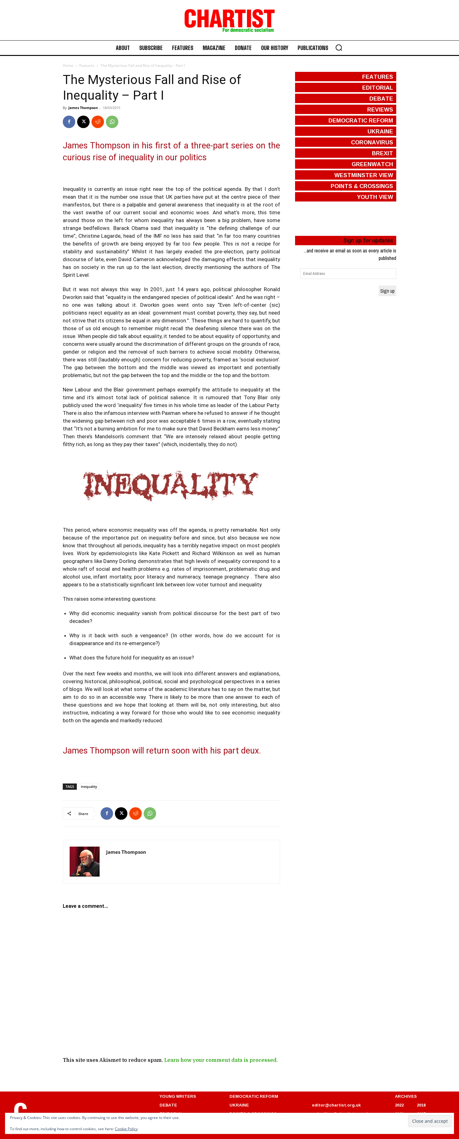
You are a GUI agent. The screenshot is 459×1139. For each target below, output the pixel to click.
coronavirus (372, 142)
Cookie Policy (126, 1129)
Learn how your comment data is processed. (221, 1060)
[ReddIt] (97, 122)
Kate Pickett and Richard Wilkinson (192, 553)
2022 (399, 1105)
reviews (380, 109)
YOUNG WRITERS (178, 1096)
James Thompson (83, 107)
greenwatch (372, 164)
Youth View (375, 196)
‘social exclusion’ (259, 359)
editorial (377, 87)
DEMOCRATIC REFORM (254, 1096)
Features (87, 65)
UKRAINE (239, 1105)
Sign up (387, 290)
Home (68, 65)
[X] (83, 122)
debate (381, 98)
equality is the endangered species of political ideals (169, 297)
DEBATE (168, 1105)
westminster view (363, 175)
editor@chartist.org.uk (336, 1105)
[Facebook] (69, 122)
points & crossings (362, 186)
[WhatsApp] (112, 122)
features (377, 76)
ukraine (380, 131)
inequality (89, 786)
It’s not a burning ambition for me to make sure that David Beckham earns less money (176, 428)
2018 (421, 1105)
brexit (382, 153)
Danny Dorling (119, 561)
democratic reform (360, 120)
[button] (338, 47)
